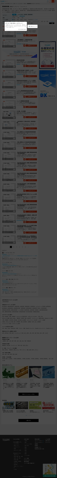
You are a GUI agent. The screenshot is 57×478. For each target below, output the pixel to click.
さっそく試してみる (22, 29)
